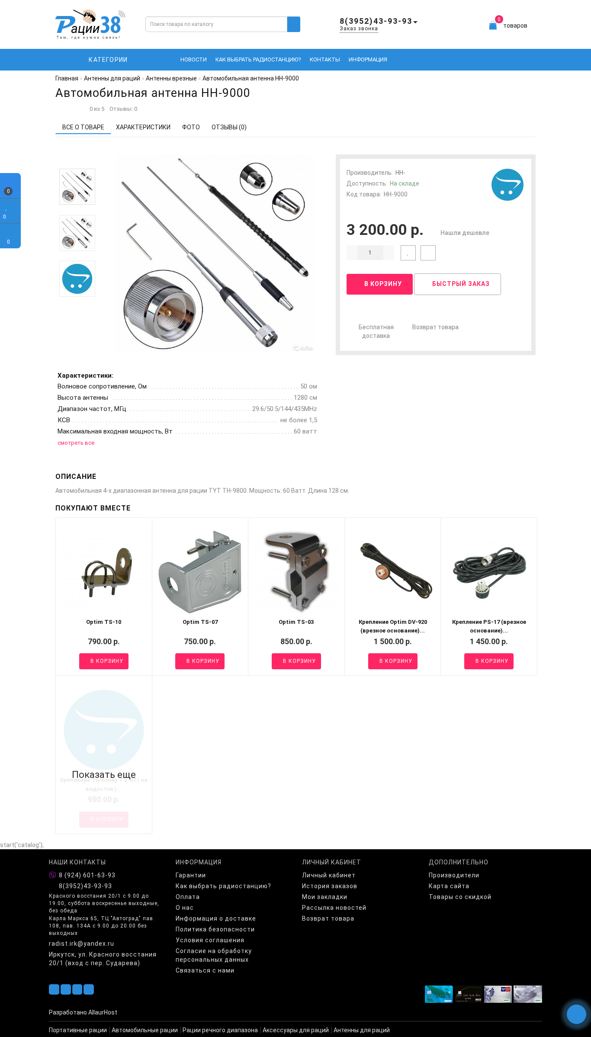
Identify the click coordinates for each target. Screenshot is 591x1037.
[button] (77, 161)
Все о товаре (83, 127)
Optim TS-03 (296, 622)
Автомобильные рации (145, 1030)
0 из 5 (95, 109)
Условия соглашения (210, 940)
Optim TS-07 (200, 622)
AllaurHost (102, 1012)
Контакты (325, 59)
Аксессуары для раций (296, 1030)
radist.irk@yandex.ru (81, 943)
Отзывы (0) (229, 127)
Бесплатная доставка (376, 331)
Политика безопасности (215, 929)
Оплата (188, 896)
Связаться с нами (205, 970)
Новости (193, 59)
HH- (400, 172)
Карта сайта (449, 886)
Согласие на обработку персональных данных (214, 955)
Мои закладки (324, 896)
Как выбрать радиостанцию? (258, 59)
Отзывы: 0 (123, 109)
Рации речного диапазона (220, 1030)
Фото (191, 127)
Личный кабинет (329, 875)
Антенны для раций (362, 1030)
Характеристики (143, 127)
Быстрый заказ (460, 283)
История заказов (329, 886)
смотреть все (76, 443)
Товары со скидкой (460, 896)
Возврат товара (435, 327)
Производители (454, 875)
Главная (66, 78)
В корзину (382, 283)
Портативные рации (78, 1030)
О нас (185, 907)
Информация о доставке (216, 918)
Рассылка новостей (334, 907)
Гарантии (191, 875)
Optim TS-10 (103, 622)
